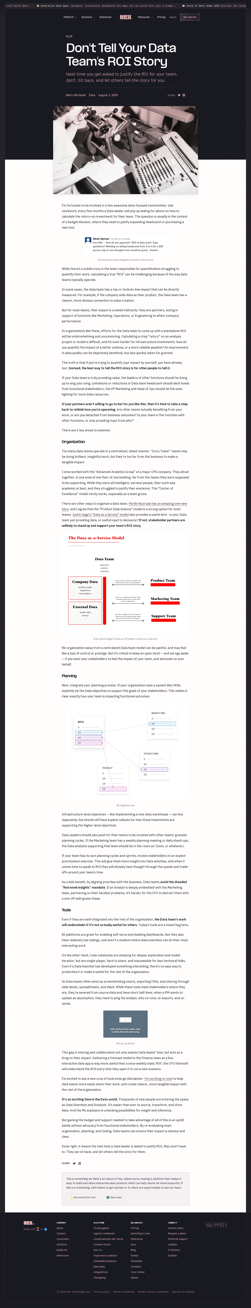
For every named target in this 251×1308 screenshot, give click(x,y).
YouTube (172, 1255)
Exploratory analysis (105, 1255)
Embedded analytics (105, 1261)
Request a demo (177, 1233)
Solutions (86, 17)
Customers (63, 1238)
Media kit (62, 1249)
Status (134, 1277)
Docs (133, 1244)
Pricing (161, 17)
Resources (144, 17)
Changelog (100, 1277)
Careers (61, 1233)
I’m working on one (157, 1079)
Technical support (178, 1238)
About (60, 1228)
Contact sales (175, 1228)
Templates (136, 1261)
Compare (136, 1266)
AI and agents (101, 1228)
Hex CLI (98, 1249)
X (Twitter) (174, 1249)
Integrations (101, 1272)
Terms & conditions (124, 1291)
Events (134, 1255)
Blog (69, 36)
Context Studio (102, 1244)
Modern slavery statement (153, 1291)
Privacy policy (102, 1291)
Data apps (99, 1266)
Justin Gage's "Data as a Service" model (100, 515)
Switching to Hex (140, 1233)
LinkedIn (172, 1244)
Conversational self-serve (108, 1238)
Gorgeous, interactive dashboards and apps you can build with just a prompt (84, 5)
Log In (173, 17)
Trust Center (138, 1272)
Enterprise (105, 17)
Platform (69, 17)
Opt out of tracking (183, 1291)
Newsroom (63, 1255)
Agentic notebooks (104, 1233)
